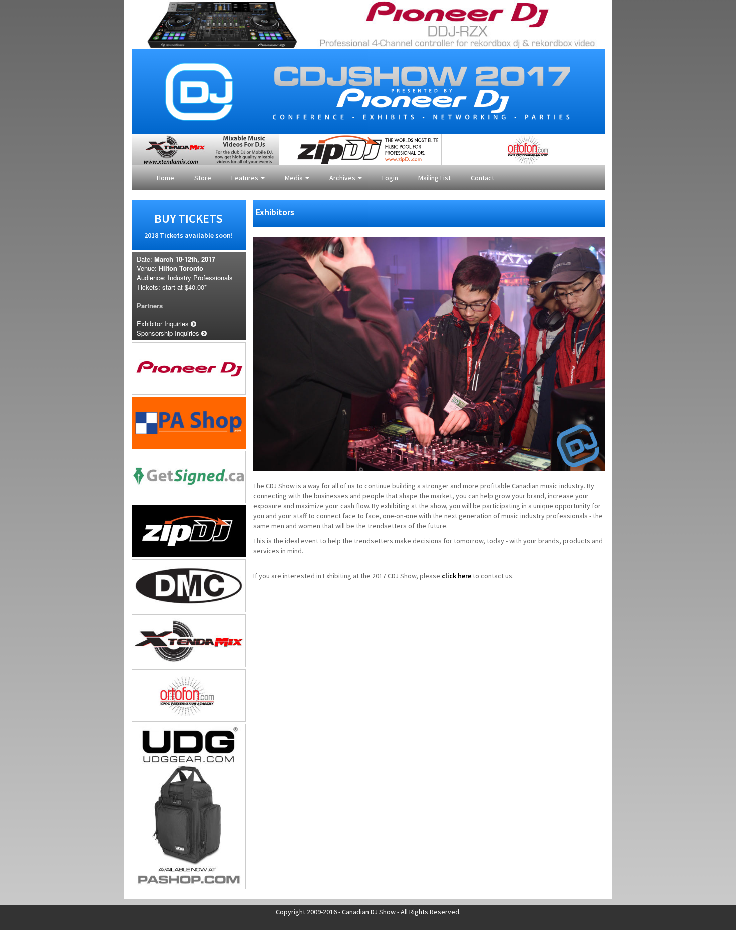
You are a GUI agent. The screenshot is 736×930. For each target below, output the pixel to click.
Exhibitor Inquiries (164, 323)
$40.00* (196, 287)
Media (294, 177)
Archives (343, 177)
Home (165, 177)
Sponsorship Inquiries (169, 333)
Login (390, 177)
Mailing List (434, 177)
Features (245, 177)
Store (202, 177)
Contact (482, 177)
